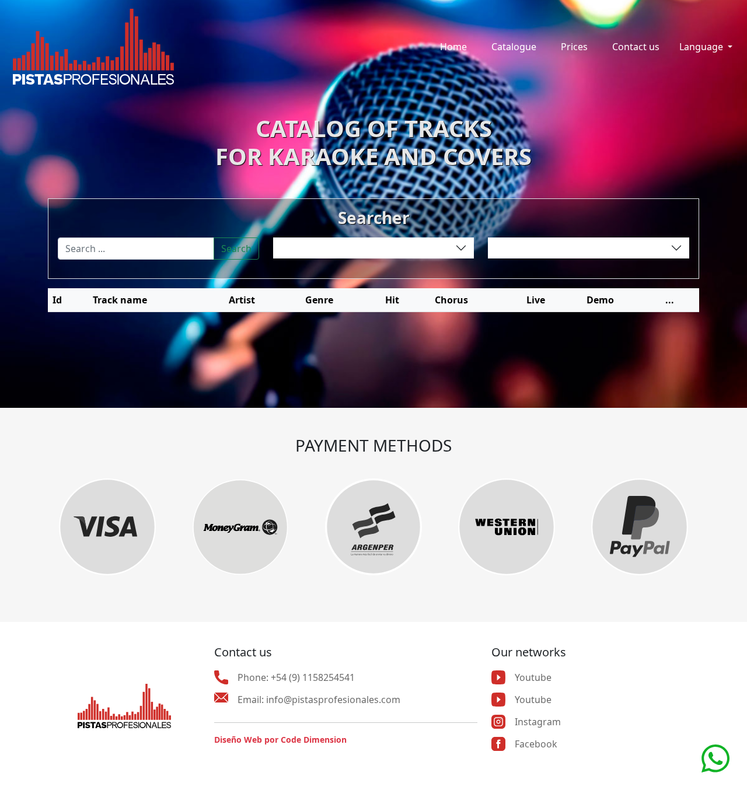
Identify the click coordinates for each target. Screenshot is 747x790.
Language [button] (702, 46)
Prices (574, 46)
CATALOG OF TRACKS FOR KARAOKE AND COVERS (373, 142)
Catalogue (513, 46)
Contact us (635, 46)
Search (236, 248)
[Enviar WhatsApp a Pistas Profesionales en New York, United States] (715, 757)
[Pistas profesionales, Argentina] (93, 46)
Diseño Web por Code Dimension (280, 739)
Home (453, 46)
